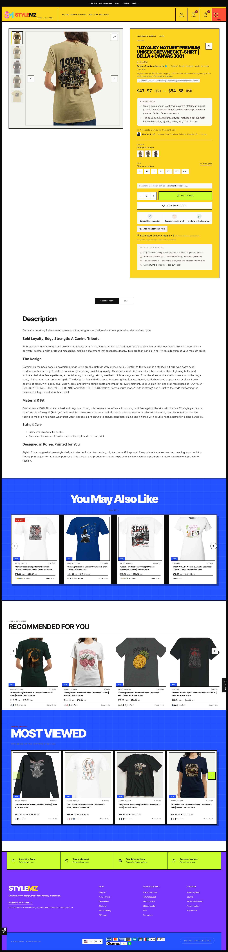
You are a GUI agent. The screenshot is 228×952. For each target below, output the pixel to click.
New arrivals (104, 897)
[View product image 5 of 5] (17, 96)
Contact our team (19, 903)
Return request (149, 897)
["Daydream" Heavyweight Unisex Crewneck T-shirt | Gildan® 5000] (140, 775)
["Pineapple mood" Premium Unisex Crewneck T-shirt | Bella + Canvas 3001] (141, 662)
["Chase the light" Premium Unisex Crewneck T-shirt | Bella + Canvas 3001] (33, 662)
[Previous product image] (31, 78)
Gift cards (103, 915)
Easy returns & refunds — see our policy (162, 265)
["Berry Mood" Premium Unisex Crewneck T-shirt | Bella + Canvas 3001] (87, 662)
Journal (190, 897)
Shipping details (129, 3)
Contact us (147, 915)
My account (192, 910)
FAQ (145, 910)
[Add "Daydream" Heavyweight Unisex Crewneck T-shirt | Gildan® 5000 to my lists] (159, 764)
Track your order (150, 892)
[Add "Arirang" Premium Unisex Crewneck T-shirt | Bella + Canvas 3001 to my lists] (105, 529)
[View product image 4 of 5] (17, 81)
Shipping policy (149, 906)
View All (112, 510)
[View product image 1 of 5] (17, 37)
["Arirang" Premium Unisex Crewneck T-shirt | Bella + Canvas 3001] (88, 538)
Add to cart (187, 196)
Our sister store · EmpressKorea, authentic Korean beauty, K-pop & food (39, 907)
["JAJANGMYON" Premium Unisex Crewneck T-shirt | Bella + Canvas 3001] (192, 775)
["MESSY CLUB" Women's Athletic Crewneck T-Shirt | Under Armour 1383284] (193, 538)
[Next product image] (114, 78)
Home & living (105, 910)
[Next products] (211, 775)
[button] (53, 521)
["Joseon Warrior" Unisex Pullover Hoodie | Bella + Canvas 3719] (36, 775)
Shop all (102, 892)
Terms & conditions (195, 901)
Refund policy (149, 901)
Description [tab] (107, 301)
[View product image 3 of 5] (17, 67)
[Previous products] (13, 651)
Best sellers (104, 901)
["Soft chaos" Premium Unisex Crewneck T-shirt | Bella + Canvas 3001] (88, 775)
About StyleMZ (193, 892)
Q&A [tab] (126, 301)
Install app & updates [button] (197, 940)
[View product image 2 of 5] (17, 52)
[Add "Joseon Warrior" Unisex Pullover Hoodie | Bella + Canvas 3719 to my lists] (55, 764)
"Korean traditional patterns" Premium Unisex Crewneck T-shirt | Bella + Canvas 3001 (33, 569)
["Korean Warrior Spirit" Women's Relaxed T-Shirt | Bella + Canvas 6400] (194, 662)
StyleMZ (142, 62)
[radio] (140, 153)
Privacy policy (193, 906)
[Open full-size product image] (114, 37)
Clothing (102, 906)
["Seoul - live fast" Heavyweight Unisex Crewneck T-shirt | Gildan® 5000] (140, 538)
